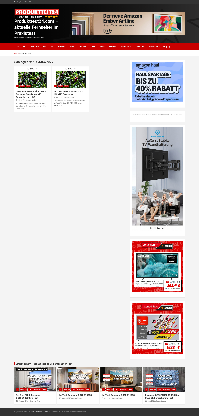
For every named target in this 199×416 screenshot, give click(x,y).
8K (24, 47)
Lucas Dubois (161, 401)
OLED (93, 47)
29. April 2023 (150, 401)
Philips (61, 47)
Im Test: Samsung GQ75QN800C (75, 395)
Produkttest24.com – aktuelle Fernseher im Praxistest (36, 27)
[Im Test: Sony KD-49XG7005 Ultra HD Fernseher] (70, 77)
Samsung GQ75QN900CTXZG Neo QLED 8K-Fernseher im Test (162, 396)
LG (44, 47)
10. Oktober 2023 (22, 401)
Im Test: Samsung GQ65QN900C (118, 395)
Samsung (34, 47)
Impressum (126, 47)
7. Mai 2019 (58, 97)
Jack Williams (77, 398)
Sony (72, 47)
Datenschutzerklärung (78, 412)
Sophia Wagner (117, 398)
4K (18, 47)
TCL (52, 47)
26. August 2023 (65, 398)
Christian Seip (31, 100)
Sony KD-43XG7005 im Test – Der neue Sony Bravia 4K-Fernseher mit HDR (31, 94)
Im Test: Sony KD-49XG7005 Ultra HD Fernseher (68, 93)
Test (28, 86)
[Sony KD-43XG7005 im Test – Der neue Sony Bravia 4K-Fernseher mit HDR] (32, 77)
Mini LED (113, 47)
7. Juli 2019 (20, 100)
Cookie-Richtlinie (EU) (159, 47)
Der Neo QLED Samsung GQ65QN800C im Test (28, 396)
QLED (102, 47)
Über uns (140, 47)
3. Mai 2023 (106, 398)
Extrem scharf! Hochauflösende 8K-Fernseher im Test (44, 363)
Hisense (82, 47)
